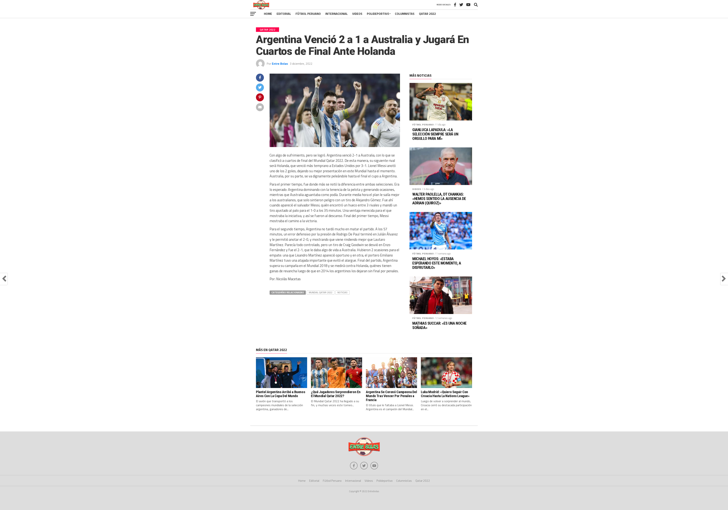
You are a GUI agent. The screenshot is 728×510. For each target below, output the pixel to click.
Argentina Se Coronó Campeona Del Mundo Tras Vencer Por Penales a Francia (391, 396)
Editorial (284, 13)
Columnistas (404, 13)
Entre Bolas (280, 63)
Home (268, 13)
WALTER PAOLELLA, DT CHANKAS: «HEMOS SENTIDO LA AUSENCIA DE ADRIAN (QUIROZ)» (439, 198)
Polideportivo (378, 13)
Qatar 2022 (427, 13)
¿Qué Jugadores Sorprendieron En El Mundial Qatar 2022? (336, 394)
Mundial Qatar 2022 (320, 292)
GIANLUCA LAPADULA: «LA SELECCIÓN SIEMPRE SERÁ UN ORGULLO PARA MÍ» (435, 134)
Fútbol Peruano (308, 13)
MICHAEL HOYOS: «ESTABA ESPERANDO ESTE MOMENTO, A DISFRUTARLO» (436, 263)
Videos (357, 13)
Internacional (336, 13)
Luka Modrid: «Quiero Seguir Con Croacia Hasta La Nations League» (445, 394)
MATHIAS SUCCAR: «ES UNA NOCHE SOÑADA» (439, 325)
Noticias (342, 292)
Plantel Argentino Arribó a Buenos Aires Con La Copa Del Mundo (280, 394)
